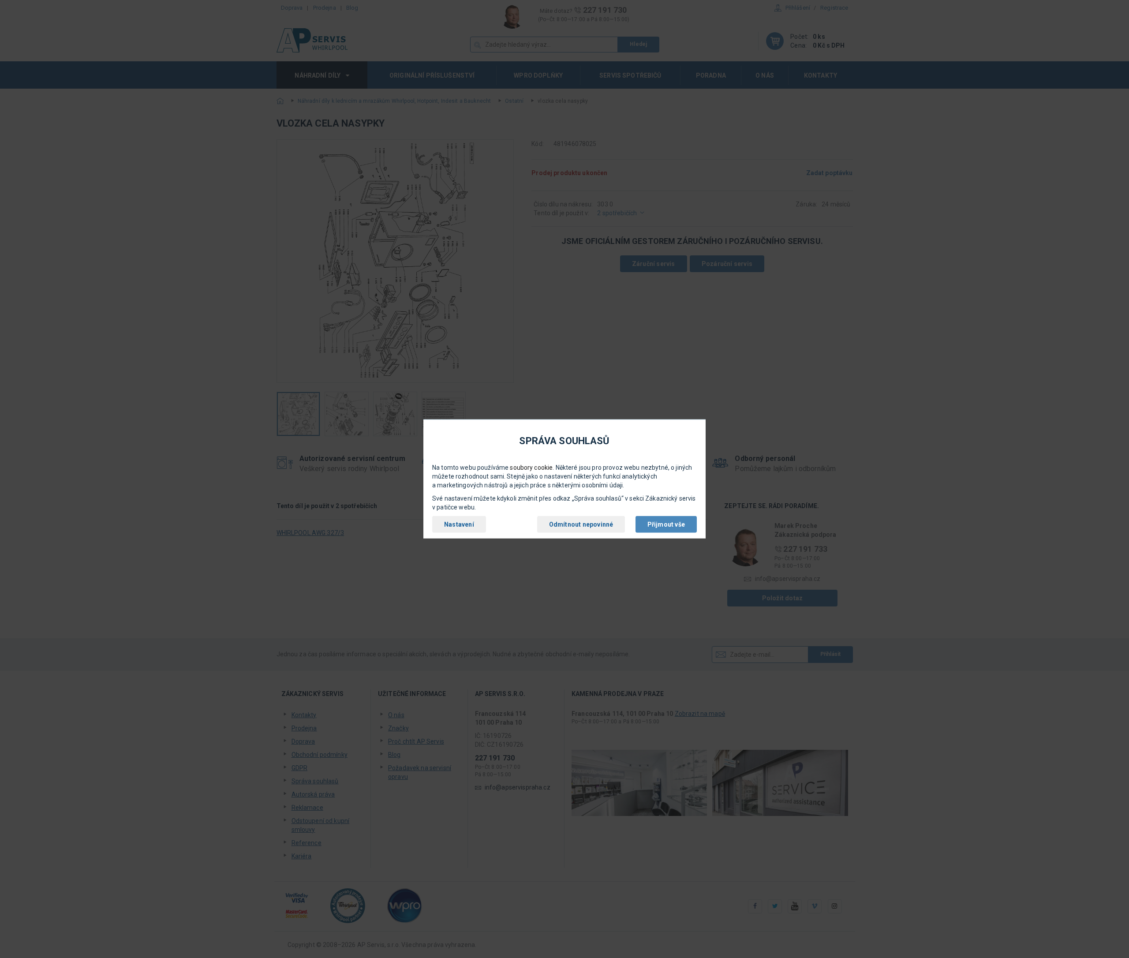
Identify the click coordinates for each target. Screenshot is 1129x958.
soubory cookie (531, 467)
